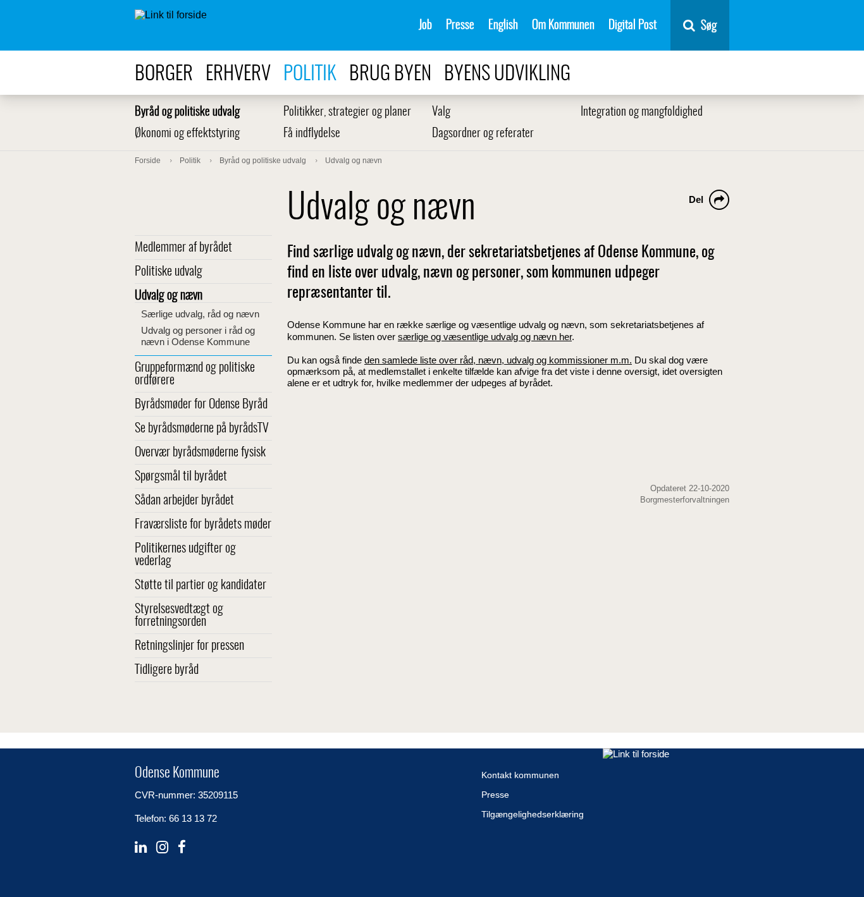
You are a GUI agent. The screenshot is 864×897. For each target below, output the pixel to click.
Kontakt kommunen (520, 775)
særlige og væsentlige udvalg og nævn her (485, 336)
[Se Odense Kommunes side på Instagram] (162, 847)
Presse (460, 26)
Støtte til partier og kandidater (200, 585)
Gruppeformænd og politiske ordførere (195, 374)
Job (425, 26)
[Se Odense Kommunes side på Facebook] (182, 847)
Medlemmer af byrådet (183, 247)
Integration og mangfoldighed (642, 112)
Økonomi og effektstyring (187, 134)
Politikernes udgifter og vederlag (185, 555)
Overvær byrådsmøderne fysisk (200, 452)
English (503, 26)
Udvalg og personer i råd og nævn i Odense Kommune (198, 336)
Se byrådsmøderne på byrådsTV (202, 428)
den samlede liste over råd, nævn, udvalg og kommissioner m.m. (498, 360)
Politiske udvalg (168, 271)
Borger (164, 74)
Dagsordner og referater (483, 134)
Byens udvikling (507, 74)
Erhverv (238, 74)
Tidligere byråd (167, 670)
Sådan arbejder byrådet (184, 500)
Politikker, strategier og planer (347, 112)
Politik (309, 74)
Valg (441, 112)
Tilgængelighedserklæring (532, 814)
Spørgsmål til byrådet (181, 476)
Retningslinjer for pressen (189, 646)
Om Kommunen (563, 26)
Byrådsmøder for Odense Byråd (201, 404)
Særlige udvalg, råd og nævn (200, 313)
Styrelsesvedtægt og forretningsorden (179, 615)
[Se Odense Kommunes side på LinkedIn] (141, 847)
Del (696, 199)
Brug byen (390, 74)
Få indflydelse (311, 134)
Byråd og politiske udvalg (187, 112)
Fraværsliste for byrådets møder (203, 524)
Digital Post (632, 26)
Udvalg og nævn (168, 296)
